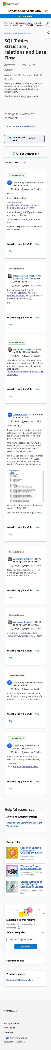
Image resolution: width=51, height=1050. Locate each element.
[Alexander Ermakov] (10, 349)
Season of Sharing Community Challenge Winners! (31, 850)
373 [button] (41, 75)
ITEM (36, 458)
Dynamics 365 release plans (19, 980)
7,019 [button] (38, 275)
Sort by (7, 162)
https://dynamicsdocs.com (25, 766)
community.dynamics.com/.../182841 (25, 635)
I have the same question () (19, 126)
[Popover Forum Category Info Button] (19, 927)
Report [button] (9, 70)
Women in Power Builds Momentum (31, 867)
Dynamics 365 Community (24, 10)
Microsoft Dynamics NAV (21, 939)
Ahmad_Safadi (33, 75)
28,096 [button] (38, 349)
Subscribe (25, 946)
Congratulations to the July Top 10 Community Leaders (31, 884)
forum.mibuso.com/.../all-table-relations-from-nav (22, 294)
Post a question (25, 16)
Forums (29, 23)
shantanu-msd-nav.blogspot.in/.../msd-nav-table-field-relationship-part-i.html (23, 205)
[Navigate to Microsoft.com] (11, 4)
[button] (46, 11)
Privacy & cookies (11, 1023)
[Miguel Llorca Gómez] (10, 276)
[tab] (25, 155)
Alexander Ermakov (23, 349)
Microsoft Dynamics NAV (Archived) (22, 24)
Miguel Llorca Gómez (23, 275)
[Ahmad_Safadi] (10, 415)
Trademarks (9, 1032)
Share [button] (34, 65)
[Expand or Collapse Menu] (4, 11)
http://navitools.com (29, 759)
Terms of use (9, 1027)
